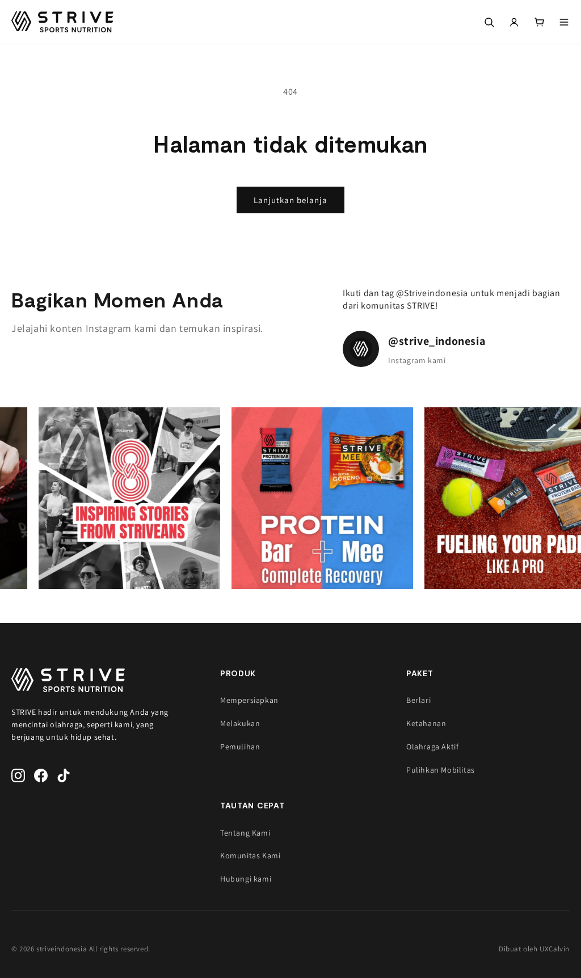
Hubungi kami (245, 879)
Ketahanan (426, 723)
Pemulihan (240, 746)
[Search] (489, 22)
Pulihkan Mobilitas (440, 770)
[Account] (514, 22)
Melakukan (240, 723)
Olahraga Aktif (432, 746)
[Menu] (564, 22)
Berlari (418, 700)
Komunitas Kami (250, 855)
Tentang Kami (245, 833)
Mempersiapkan (249, 700)
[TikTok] (63, 775)
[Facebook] (41, 775)
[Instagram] (18, 775)
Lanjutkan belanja (290, 200)
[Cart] (539, 22)
